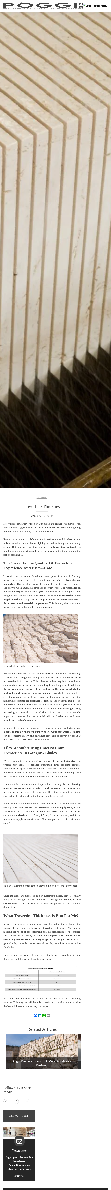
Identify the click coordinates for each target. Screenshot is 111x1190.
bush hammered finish (39, 696)
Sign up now (19, 1176)
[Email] (48, 1015)
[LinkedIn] (40, 1015)
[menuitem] (94, 6)
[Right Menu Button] (107, 6)
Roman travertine (12, 539)
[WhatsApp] (44, 1015)
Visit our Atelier (19, 1116)
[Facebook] (35, 1015)
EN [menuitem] (94, 5)
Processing (42, 498)
